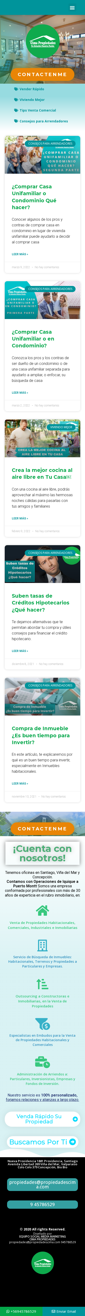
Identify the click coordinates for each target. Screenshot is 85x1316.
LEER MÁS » (20, 254)
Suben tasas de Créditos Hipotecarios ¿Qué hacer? (40, 603)
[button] (72, 7)
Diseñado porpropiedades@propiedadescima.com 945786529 (42, 1238)
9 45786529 (42, 1204)
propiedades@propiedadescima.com (42, 1184)
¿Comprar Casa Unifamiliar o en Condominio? (33, 339)
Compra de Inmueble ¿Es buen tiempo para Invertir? (41, 735)
